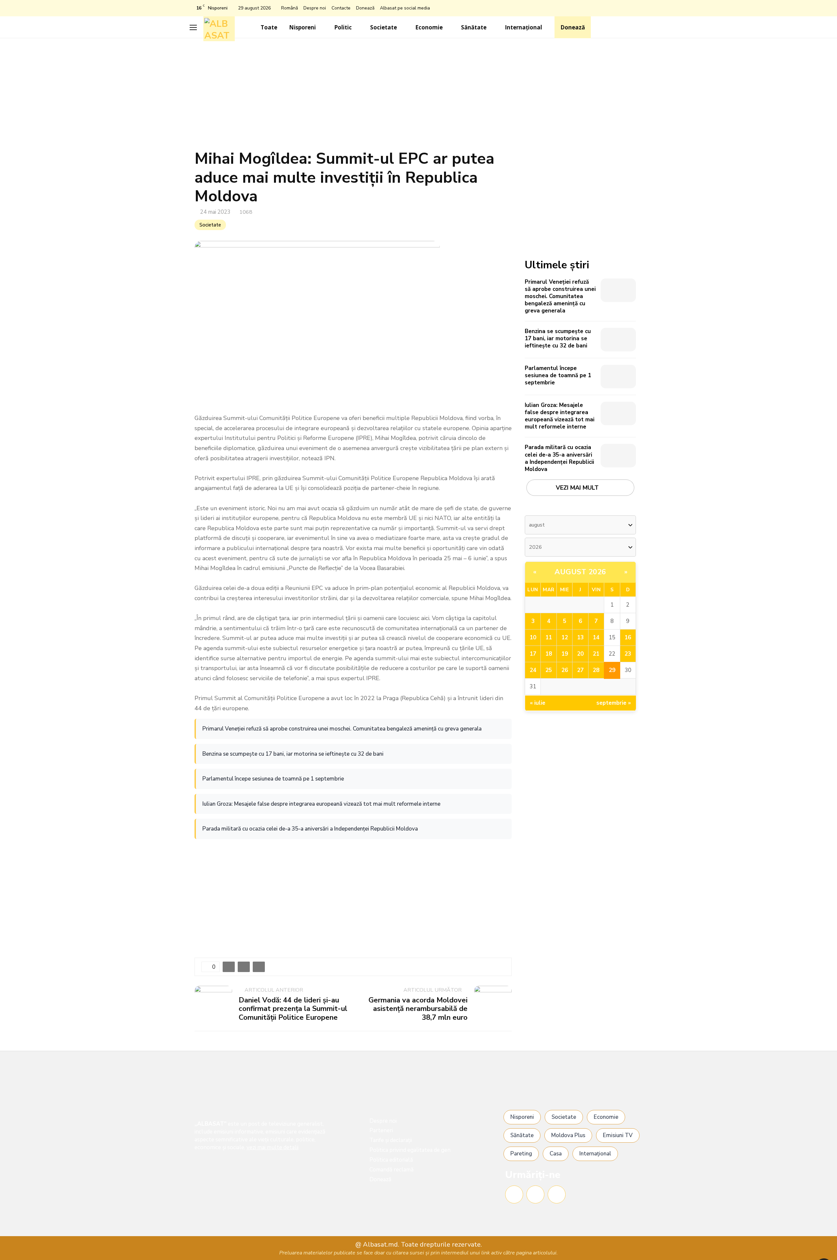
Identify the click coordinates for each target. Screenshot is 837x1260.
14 (596, 637)
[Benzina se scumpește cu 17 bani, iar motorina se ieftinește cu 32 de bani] (618, 339)
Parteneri (381, 1130)
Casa (556, 1153)
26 (564, 670)
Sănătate (474, 27)
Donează (365, 8)
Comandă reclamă (391, 1169)
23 (627, 654)
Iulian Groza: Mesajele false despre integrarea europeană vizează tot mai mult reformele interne (321, 804)
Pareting (521, 1153)
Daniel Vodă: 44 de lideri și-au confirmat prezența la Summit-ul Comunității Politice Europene (293, 1008)
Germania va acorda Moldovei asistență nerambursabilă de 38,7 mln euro (418, 1008)
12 (564, 637)
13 (580, 637)
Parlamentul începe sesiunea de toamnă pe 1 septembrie (273, 778)
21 (596, 654)
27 (580, 670)
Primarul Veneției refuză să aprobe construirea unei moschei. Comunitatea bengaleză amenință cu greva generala (342, 728)
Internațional (523, 27)
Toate (269, 27)
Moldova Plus (568, 1135)
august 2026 (580, 572)
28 (596, 670)
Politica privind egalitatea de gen (410, 1150)
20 (580, 654)
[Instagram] (535, 1194)
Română (289, 8)
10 (533, 637)
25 (548, 670)
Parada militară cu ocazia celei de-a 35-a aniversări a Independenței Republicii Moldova (310, 828)
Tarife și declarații (390, 1140)
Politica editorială (391, 1160)
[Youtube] (557, 1194)
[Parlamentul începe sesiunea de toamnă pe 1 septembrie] (618, 376)
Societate (383, 27)
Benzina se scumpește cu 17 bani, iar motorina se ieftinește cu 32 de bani (293, 754)
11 (548, 637)
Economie (429, 27)
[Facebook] (514, 1194)
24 (533, 670)
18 (548, 654)
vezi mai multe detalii (273, 1147)
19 (564, 654)
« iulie (537, 703)
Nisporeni (302, 27)
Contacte (341, 8)
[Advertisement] (418, 97)
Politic (343, 27)
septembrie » (613, 703)
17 (533, 654)
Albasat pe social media (405, 8)
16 (627, 637)
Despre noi (314, 8)
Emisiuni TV (618, 1135)
